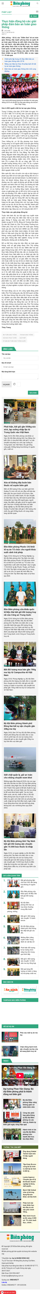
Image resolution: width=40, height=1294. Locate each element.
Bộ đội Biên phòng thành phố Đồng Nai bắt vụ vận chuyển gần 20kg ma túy (19, 726)
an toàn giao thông (10, 335)
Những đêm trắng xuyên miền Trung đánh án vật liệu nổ (27, 939)
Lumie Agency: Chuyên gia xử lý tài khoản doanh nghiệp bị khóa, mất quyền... (29, 1181)
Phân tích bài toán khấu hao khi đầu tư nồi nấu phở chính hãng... (28, 1207)
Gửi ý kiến (33, 393)
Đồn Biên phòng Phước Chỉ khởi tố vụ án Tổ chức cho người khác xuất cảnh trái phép (20, 549)
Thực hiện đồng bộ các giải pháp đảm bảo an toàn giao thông (19, 24)
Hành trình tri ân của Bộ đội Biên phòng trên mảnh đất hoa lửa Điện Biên (29, 1134)
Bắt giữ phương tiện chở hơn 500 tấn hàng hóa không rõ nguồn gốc (29, 883)
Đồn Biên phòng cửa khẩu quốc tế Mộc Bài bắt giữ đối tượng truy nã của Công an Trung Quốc (20, 612)
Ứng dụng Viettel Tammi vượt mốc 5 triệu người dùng (29, 1154)
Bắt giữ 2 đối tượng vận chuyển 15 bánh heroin (28, 918)
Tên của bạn (6, 354)
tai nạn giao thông (26, 335)
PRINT (35, 16)
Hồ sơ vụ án (8, 1026)
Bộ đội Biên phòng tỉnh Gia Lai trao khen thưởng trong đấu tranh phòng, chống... (20, 907)
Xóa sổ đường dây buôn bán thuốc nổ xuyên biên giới (17, 484)
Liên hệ (4, 1282)
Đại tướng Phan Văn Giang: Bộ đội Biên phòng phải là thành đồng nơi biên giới (18, 1092)
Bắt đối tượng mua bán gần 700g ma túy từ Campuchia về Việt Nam (20, 672)
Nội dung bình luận (8, 372)
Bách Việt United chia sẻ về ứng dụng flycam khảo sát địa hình (29, 1193)
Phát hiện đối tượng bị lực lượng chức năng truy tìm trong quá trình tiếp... (28, 951)
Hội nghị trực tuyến (10, 338)
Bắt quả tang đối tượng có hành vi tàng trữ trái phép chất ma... (29, 971)
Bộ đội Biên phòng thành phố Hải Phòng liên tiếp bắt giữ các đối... (28, 929)
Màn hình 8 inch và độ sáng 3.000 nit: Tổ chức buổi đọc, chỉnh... (29, 1219)
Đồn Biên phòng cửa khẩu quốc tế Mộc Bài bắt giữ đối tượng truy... (29, 894)
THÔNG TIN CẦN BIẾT (12, 1147)
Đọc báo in (8, 982)
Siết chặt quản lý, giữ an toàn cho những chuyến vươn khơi (18, 776)
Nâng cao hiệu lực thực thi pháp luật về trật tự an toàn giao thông (20, 65)
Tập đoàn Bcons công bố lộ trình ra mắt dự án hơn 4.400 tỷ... (29, 1167)
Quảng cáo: (10, 1280)
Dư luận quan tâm (11, 876)
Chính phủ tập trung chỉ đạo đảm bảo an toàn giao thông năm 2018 (19, 60)
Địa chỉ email (6, 363)
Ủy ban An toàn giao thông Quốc (14, 341)
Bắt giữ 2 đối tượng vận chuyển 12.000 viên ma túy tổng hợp (28, 961)
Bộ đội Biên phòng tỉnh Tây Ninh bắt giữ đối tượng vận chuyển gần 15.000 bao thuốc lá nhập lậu (19, 845)
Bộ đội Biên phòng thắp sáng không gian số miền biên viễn (30, 1103)
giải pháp (23, 338)
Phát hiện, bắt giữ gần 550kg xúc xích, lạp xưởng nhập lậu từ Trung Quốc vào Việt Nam (20, 429)
